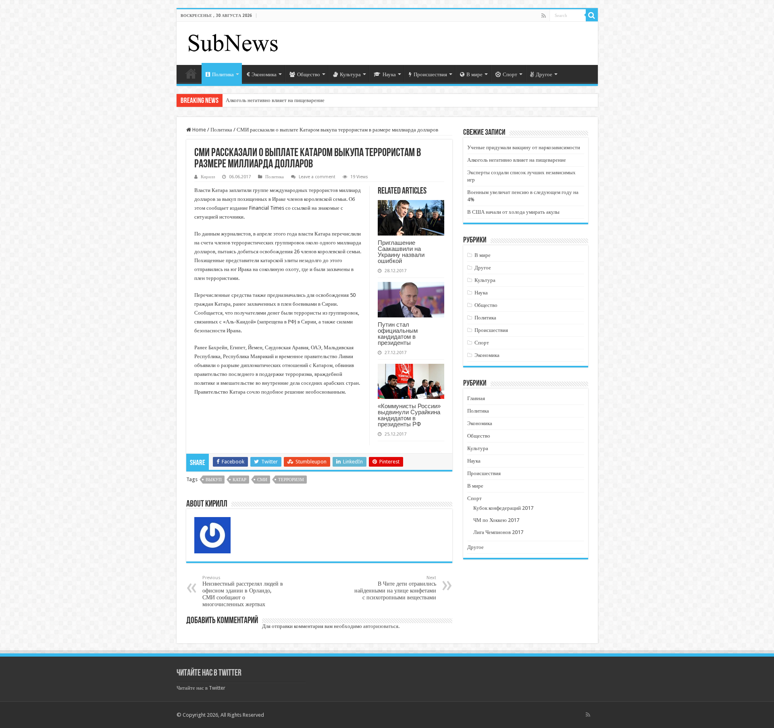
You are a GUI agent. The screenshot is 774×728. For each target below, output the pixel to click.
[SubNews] (233, 42)
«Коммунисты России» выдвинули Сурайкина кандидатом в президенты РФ (409, 415)
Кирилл (208, 176)
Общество (308, 74)
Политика (223, 74)
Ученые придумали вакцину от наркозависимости (523, 147)
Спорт (510, 74)
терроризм (291, 479)
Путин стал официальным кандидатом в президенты (398, 333)
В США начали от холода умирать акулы (513, 212)
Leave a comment (317, 176)
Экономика (264, 74)
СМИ (262, 479)
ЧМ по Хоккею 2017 (496, 520)
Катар (239, 479)
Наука (389, 74)
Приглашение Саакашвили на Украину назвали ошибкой (401, 251)
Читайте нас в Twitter (209, 673)
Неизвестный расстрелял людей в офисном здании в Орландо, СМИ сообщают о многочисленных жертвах (242, 591)
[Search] (592, 15)
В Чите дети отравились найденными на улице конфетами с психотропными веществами (395, 588)
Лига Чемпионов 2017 (498, 532)
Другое (544, 74)
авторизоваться (380, 626)
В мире (474, 74)
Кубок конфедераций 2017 (503, 508)
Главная (191, 73)
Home (198, 130)
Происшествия (430, 74)
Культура (350, 74)
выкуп (214, 479)
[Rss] (544, 16)
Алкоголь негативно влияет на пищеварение (275, 100)
